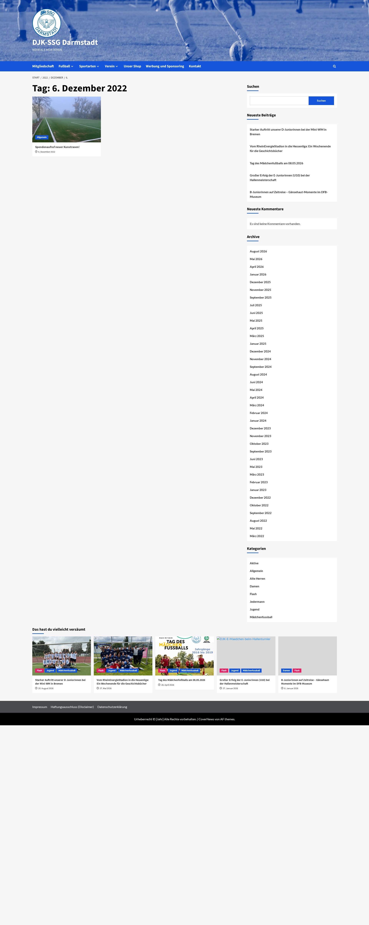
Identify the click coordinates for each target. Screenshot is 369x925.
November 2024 (260, 359)
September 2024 (261, 366)
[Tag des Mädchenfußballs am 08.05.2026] (184, 655)
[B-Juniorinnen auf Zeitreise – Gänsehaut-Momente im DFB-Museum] (307, 655)
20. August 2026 (45, 688)
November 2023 (260, 436)
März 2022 (257, 536)
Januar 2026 (258, 274)
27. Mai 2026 (105, 688)
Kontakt (195, 66)
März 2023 (257, 474)
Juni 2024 (256, 382)
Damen (254, 586)
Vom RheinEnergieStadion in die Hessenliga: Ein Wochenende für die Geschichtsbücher (290, 148)
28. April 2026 (167, 685)
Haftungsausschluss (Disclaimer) (72, 707)
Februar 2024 (259, 413)
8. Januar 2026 (291, 688)
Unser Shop (132, 66)
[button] (334, 66)
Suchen (253, 86)
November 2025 (260, 289)
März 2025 (257, 336)
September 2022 (261, 513)
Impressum (39, 707)
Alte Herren (257, 578)
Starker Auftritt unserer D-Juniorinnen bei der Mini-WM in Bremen (288, 132)
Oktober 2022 (259, 505)
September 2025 (261, 297)
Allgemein (42, 137)
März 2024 (257, 405)
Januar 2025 (258, 343)
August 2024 (258, 374)
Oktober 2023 (259, 443)
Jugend (254, 609)
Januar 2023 (258, 490)
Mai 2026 (256, 259)
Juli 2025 (256, 305)
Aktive (254, 563)
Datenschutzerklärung (112, 707)
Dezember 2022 (260, 497)
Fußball (64, 66)
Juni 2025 (256, 313)
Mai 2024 (256, 390)
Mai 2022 (256, 528)
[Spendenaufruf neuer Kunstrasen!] (66, 119)
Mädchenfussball (261, 617)
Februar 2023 (259, 482)
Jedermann (257, 601)
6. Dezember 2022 (46, 152)
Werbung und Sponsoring (165, 66)
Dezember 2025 (260, 282)
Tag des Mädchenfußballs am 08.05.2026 (276, 163)
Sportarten (87, 66)
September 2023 (261, 451)
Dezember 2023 (260, 428)
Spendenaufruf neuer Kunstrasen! (57, 147)
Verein (110, 66)
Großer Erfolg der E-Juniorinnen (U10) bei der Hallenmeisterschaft (280, 178)
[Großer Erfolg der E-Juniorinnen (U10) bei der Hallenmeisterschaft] (246, 655)
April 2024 (257, 397)
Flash (253, 594)
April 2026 (257, 266)
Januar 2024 (258, 420)
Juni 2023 (256, 459)
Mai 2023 (256, 466)
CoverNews (206, 719)
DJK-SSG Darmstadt (65, 42)
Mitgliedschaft (43, 66)
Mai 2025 (256, 320)
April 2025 (257, 328)
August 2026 (258, 251)
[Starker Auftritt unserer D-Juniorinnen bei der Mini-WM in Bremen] (61, 655)
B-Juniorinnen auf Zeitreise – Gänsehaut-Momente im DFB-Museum (289, 194)
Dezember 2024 (260, 351)
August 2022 (258, 520)
